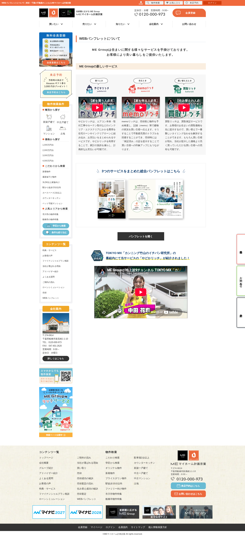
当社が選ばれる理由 (51, 266)
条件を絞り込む (59, 232)
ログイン (110, 527)
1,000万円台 (48, 145)
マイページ (96, 527)
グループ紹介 (46, 468)
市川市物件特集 (114, 493)
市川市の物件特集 (50, 214)
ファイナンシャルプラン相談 (55, 261)
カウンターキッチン (51, 198)
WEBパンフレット (50, 298)
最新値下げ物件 (49, 177)
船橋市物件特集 (114, 499)
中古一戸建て (141, 473)
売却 (44, 293)
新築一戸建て (141, 468)
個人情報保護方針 (157, 527)
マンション (49, 133)
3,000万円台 (48, 155)
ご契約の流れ (48, 282)
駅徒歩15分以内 (114, 483)
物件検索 (155, 3)
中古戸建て (62, 122)
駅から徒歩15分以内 (51, 187)
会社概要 (43, 462)
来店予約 (194, 3)
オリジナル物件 (114, 468)
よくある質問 (48, 277)
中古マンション (142, 478)
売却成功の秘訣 (85, 478)
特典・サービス (49, 250)
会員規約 (123, 527)
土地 (62, 133)
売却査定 (81, 493)
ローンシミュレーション (53, 287)
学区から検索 (59, 225)
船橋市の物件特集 (50, 219)
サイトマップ (138, 527)
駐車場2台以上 (141, 457)
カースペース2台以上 (52, 193)
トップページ (46, 457)
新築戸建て (49, 122)
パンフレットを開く (141, 236)
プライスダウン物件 (116, 478)
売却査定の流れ (85, 483)
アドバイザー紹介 (50, 271)
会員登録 (191, 13)
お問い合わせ (189, 24)
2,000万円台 (48, 150)
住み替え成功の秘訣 (87, 488)
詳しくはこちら (56, 358)
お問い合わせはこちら (190, 493)
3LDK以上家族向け (51, 182)
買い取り (81, 468)
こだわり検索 (113, 457)
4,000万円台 (48, 161)
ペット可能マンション (52, 203)
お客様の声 (47, 255)
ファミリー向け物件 (116, 488)
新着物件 (46, 171)
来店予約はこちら (190, 485)
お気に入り (175, 3)
